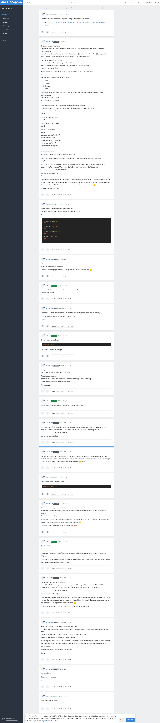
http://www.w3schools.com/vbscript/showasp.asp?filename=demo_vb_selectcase (79, 22)
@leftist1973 (45, 546)
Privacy (3, 718)
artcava (48, 14)
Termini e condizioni (10, 718)
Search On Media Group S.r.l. (12, 720)
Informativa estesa (52, 721)
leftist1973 (49, 41)
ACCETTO (130, 720)
